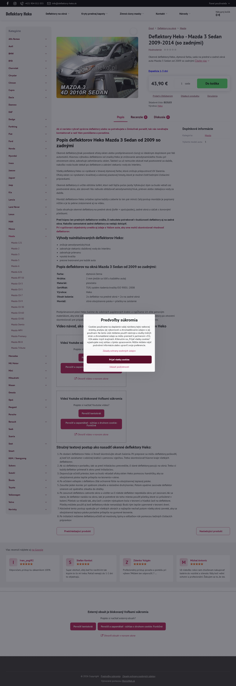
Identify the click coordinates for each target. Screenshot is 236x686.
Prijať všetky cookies (119, 359)
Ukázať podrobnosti (119, 366)
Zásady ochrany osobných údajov (119, 350)
